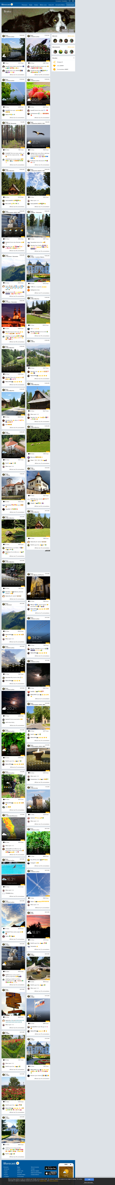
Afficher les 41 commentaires (17, 725)
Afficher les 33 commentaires (17, 854)
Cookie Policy (43, 1180)
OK (89, 1179)
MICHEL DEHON (35, 331)
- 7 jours (5, 1172)
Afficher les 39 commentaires (42, 335)
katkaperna (33, 290)
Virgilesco (8, 552)
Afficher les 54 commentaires (17, 206)
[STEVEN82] (66, 41)
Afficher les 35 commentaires (17, 1069)
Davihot (7, 242)
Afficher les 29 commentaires (16, 296)
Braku (6, 35)
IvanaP (7, 66)
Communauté (70, 5)
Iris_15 (32, 859)
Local (71, 30)
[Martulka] (61, 41)
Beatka (32, 153)
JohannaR (8, 848)
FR (69, 1)
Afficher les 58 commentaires (41, 74)
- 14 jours (6, 1174)
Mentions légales (35, 1170)
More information (88, 1182)
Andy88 (7, 110)
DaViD (7, 974)
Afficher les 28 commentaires (16, 250)
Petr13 (7, 463)
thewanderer (34, 779)
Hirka (32, 460)
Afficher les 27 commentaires (17, 556)
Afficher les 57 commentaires (42, 293)
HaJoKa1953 (34, 1026)
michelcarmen (34, 113)
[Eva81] (61, 52)
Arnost (32, 1075)
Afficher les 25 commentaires (16, 641)
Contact (33, 1169)
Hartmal (33, 818)
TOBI (32, 286)
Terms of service (35, 1167)
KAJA (32, 499)
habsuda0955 (9, 200)
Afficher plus (71, 36)
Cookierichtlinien (35, 1174)
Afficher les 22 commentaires (41, 949)
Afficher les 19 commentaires (17, 427)
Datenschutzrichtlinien (36, 1172)
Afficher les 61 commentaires (17, 165)
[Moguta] (72, 41)
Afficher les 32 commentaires (17, 984)
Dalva (7, 286)
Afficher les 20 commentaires (16, 469)
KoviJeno (7, 591)
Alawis (7, 114)
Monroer (33, 457)
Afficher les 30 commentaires (17, 384)
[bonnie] (55, 41)
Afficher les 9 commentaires (42, 698)
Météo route (43, 5)
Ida (6, 424)
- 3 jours (6, 1170)
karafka (32, 691)
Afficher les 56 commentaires (41, 506)
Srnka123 (7, 153)
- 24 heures (6, 1169)
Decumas (7, 677)
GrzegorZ (33, 862)
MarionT (33, 604)
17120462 (8, 893)
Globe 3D (51, 5)
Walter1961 (8, 381)
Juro (32, 328)
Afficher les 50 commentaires (41, 866)
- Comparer (6, 1176)
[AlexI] (66, 52)
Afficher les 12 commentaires (17, 74)
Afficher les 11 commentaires (17, 767)
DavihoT (7, 719)
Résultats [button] (54, 58)
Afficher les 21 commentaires (17, 512)
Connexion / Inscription (61, 1)
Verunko (7, 246)
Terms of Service (53, 1180)
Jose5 (7, 159)
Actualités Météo (60, 5)
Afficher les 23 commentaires (42, 824)
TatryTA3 (7, 509)
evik (6, 722)
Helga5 (32, 503)
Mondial (65, 30)
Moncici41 (8, 203)
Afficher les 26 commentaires (41, 740)
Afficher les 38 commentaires (17, 341)
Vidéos (36, 5)
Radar (30, 5)
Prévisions (24, 5)
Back (6, 30)
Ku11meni (33, 160)
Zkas (6, 466)
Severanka (8, 505)
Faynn (7, 936)
